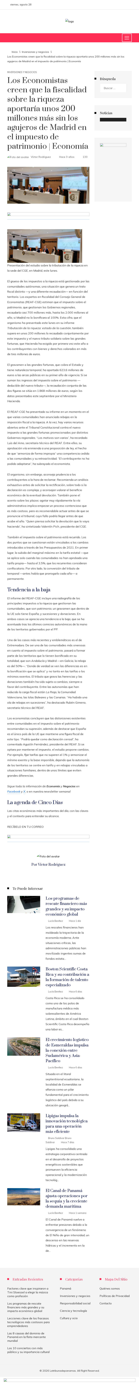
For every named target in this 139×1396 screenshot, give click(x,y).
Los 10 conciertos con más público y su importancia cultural (28, 1350)
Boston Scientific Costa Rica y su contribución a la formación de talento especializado (67, 977)
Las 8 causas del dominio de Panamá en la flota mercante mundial (26, 1337)
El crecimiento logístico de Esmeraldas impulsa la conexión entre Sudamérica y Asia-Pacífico (67, 1050)
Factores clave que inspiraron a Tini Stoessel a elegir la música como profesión (27, 1292)
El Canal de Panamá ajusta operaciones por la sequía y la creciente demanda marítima (67, 1198)
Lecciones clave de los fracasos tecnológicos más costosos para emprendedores (28, 1322)
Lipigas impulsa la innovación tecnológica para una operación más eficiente (67, 1123)
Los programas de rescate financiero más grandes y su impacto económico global (66, 906)
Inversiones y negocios (22, 72)
